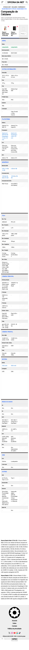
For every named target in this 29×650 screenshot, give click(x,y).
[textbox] (23, 33)
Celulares (14, 7)
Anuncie (14, 620)
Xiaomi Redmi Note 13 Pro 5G (5, 33)
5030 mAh (13, 365)
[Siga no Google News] (17, 633)
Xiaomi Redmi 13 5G (13, 33)
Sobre (14, 623)
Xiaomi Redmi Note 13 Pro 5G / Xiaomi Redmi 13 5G (14, 8)
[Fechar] (8, 27)
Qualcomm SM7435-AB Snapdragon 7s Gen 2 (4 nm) (5, 136)
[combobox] (23, 33)
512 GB (6, 178)
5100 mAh (4, 365)
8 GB (3, 168)
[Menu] (2, 2)
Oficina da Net (7, 7)
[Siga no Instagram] (12, 633)
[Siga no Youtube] (15, 633)
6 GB (12, 168)
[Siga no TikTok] (20, 633)
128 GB (4, 176)
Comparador (21, 7)
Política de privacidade (14, 628)
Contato (14, 626)
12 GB (6, 168)
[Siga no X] (9, 633)
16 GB (3, 170)
